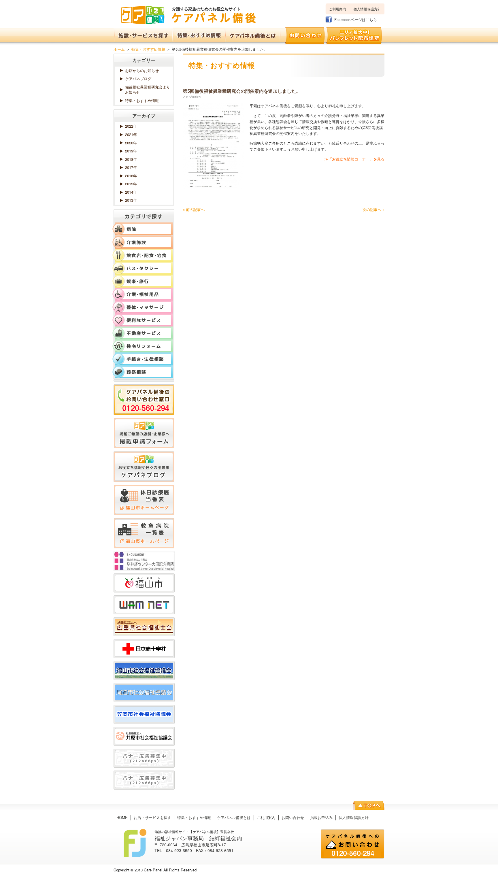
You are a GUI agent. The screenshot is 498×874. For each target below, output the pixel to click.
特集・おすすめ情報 (148, 49)
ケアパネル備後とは (234, 817)
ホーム (119, 49)
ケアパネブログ (138, 78)
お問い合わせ (293, 817)
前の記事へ (194, 209)
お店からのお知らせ (142, 70)
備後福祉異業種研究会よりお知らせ (147, 89)
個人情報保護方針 (367, 8)
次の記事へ (373, 209)
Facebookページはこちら (355, 19)
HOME (122, 817)
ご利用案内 (337, 8)
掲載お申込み (321, 817)
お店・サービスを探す (152, 817)
